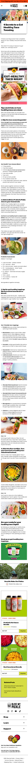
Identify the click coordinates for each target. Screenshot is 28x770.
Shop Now (23, 631)
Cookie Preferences (18, 762)
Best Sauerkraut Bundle (13, 667)
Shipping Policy (8, 762)
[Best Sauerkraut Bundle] (14, 648)
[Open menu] (2, 5)
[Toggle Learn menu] (17, 723)
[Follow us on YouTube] (16, 711)
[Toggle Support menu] (18, 728)
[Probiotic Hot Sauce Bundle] (14, 604)
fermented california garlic (12, 356)
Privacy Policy (19, 758)
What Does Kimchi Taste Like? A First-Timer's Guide (13, 686)
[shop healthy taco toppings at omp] (14, 559)
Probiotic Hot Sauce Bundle (11, 623)
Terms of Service (9, 760)
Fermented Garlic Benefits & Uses (12, 691)
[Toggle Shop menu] (17, 717)
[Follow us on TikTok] (20, 711)
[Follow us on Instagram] (8, 711)
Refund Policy (18, 760)
